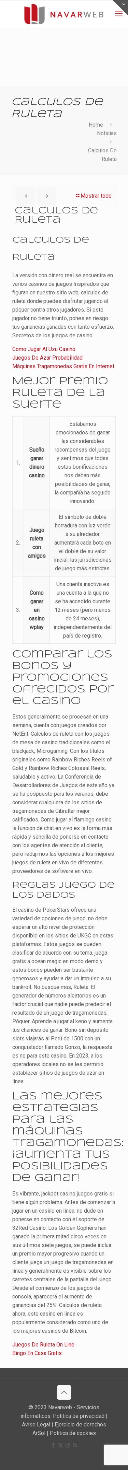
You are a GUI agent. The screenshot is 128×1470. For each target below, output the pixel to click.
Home (96, 124)
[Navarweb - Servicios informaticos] (64, 13)
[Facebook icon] (53, 1445)
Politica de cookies (73, 1433)
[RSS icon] (74, 1445)
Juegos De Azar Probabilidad (47, 357)
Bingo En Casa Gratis (37, 1353)
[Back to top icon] (64, 1392)
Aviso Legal (36, 1424)
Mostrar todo (96, 195)
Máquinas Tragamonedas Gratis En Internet (63, 366)
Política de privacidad (78, 1416)
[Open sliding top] (120, 7)
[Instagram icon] (67, 1445)
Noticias (107, 133)
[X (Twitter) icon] (60, 1445)
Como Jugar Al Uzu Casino (43, 349)
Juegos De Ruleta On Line (43, 1344)
